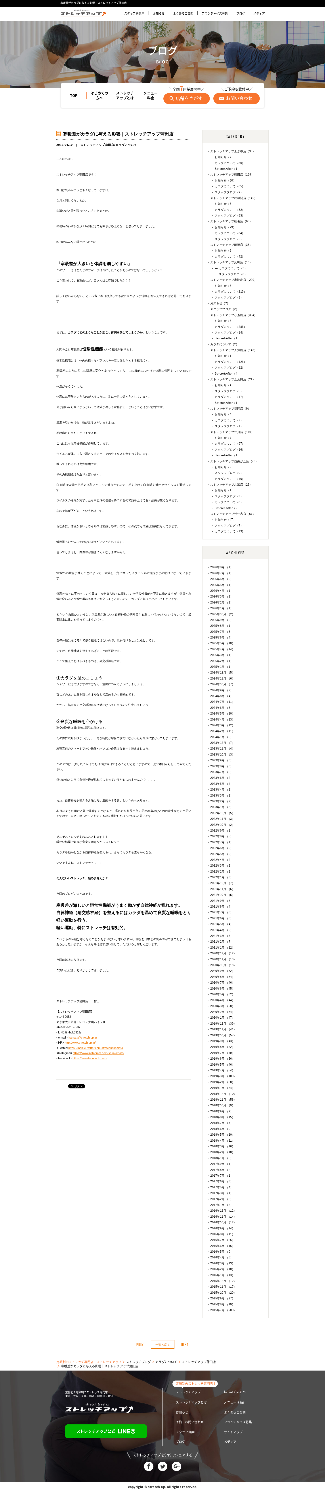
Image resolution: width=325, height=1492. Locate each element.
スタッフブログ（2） (229, 239)
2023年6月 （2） (221, 777)
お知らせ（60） (225, 180)
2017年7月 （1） (221, 1175)
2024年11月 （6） (222, 678)
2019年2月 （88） (222, 1082)
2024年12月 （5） (222, 672)
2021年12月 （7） (222, 883)
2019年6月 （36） (222, 1058)
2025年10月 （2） (222, 614)
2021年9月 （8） (221, 900)
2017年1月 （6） (221, 1205)
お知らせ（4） (224, 385)
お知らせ (158, 13)
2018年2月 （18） (222, 1152)
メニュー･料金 (234, 1402)
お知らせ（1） (224, 355)
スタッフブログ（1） (229, 426)
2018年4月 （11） (222, 1140)
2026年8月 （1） (221, 567)
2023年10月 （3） (222, 754)
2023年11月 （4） (222, 748)
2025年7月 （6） (221, 631)
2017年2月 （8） (221, 1199)
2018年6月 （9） (221, 1129)
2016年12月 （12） (223, 1210)
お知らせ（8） (224, 285)
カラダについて (126, 144)
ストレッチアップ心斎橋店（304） (233, 315)
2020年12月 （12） (223, 953)
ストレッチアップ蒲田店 (97, 144)
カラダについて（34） (230, 233)
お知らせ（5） (224, 203)
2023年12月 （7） (222, 742)
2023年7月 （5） (221, 772)
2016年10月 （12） (223, 1222)
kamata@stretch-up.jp (83, 1037)
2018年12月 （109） (224, 1094)
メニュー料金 (150, 95)
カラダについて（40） (230, 478)
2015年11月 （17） (223, 1286)
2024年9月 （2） (221, 690)
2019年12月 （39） (223, 1023)
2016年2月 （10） (222, 1269)
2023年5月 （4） (221, 783)
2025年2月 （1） (221, 661)
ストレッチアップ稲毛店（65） (231, 221)
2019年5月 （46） (222, 1064)
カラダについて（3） (229, 502)
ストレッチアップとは (125, 95)
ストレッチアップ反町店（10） (231, 262)
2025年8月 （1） (221, 625)
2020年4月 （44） (222, 1000)
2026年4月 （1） (221, 590)
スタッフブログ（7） (229, 525)
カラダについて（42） (230, 256)
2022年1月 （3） (221, 877)
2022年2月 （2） (221, 871)
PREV (140, 1344)
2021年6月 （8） (221, 918)
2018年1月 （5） (221, 1158)
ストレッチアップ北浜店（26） (231, 484)
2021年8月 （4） (221, 906)
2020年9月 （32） (222, 971)
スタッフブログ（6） (229, 391)
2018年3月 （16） (222, 1146)
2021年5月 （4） (221, 924)
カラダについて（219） (231, 291)
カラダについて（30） (230, 163)
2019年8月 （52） (222, 1047)
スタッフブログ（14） (230, 332)
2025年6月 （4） (221, 637)
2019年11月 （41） (223, 1029)
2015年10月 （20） (223, 1292)
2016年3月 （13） (222, 1263)
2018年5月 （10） (222, 1134)
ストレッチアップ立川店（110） (232, 432)
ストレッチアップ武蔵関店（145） (233, 198)
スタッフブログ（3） (229, 297)
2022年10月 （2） (222, 824)
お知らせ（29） (225, 227)
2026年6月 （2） (221, 579)
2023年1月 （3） (221, 807)
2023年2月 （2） (221, 801)
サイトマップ (233, 1431)
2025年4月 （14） (222, 649)
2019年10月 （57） (223, 1035)
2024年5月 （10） (222, 713)
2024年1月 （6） (221, 737)
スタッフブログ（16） (230, 449)
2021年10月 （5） (222, 894)
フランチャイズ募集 (215, 13)
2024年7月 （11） (222, 701)
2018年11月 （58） (223, 1099)
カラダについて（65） (230, 186)
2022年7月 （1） (221, 842)
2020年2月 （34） (222, 1012)
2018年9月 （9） (221, 1111)
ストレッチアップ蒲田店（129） (232, 174)
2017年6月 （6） (221, 1181)
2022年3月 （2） (221, 865)
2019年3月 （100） (223, 1076)
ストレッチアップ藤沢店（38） (231, 244)
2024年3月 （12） (222, 725)
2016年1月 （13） (222, 1275)
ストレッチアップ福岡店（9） (230, 408)
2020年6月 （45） (222, 988)
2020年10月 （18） (223, 965)
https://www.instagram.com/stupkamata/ (98, 1053)
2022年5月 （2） (221, 854)
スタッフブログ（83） (230, 215)
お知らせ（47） (225, 519)
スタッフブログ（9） (229, 192)
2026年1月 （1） (221, 608)
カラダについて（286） (231, 326)
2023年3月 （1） (221, 795)
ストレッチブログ (138, 1361)
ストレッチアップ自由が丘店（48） (234, 461)
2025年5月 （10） (222, 643)
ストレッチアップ (188, 1392)
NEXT (185, 1344)
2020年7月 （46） (222, 982)
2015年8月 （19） (222, 1304)
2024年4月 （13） (222, 719)
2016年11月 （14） (223, 1216)
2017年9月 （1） (221, 1164)
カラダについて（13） (230, 531)
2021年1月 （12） (222, 947)
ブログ (240, 13)
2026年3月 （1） (221, 596)
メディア (259, 13)
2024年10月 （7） (222, 684)
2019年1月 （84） (222, 1088)
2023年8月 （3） (221, 766)
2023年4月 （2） (221, 789)
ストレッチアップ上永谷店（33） (232, 151)
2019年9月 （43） (222, 1041)
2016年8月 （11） (222, 1234)
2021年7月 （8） (221, 912)
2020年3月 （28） (222, 1006)
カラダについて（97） (230, 443)
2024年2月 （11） (222, 731)
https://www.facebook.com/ (90, 1058)
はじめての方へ (99, 95)
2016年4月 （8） (221, 1257)
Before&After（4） (227, 373)
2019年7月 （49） (222, 1053)
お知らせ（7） (224, 157)
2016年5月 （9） (221, 1251)
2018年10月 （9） (222, 1105)
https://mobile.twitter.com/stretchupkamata (95, 1048)
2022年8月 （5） (221, 836)
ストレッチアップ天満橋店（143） (233, 350)
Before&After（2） (227, 508)
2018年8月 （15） (222, 1117)
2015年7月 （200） (223, 1310)
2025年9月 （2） (221, 620)
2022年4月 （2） (221, 859)
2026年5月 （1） (221, 585)
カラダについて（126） (231, 361)
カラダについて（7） (229, 420)
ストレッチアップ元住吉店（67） (232, 514)
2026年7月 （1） (221, 573)
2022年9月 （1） (221, 830)
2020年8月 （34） (222, 976)
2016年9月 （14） (222, 1228)
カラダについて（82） (230, 209)
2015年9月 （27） (222, 1298)
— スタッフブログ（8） (231, 274)
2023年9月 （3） (221, 760)
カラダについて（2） (224, 344)
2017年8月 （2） (221, 1170)
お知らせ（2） (224, 250)
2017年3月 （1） (221, 1193)
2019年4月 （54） (222, 1070)
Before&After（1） (227, 168)
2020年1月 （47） (222, 1017)
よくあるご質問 (183, 13)
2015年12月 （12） (223, 1281)
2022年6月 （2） (221, 848)
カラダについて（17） (230, 396)
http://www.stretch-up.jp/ (80, 1042)
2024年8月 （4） (221, 696)
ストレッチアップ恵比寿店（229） (233, 279)
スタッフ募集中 (134, 13)
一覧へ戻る (162, 1344)
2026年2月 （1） (221, 602)
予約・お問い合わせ (190, 1422)
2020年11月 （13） (223, 959)
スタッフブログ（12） (230, 367)
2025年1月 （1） (221, 666)
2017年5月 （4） (221, 1187)
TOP (73, 95)
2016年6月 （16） (222, 1246)
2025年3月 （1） (221, 655)
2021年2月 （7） (221, 941)
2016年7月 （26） (222, 1240)
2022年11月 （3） (222, 818)
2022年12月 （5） (222, 813)
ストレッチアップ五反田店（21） (232, 379)
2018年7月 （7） (221, 1123)
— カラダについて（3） (231, 268)
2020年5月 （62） (222, 994)
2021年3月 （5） (221, 935)
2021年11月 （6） (222, 889)
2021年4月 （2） (221, 930)
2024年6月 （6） (221, 707)
